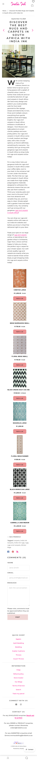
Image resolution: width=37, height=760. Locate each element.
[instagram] (20, 704)
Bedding (18, 647)
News (4, 10)
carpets (17, 540)
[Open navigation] (4, 3)
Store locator (18, 678)
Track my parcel (18, 694)
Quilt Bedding (18, 643)
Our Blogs (18, 682)
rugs (26, 543)
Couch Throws (18, 659)
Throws (18, 655)
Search (18, 690)
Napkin (18, 639)
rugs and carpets (20, 235)
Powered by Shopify (18, 748)
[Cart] (32, 5)
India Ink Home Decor (20, 746)
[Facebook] (8, 551)
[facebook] (16, 704)
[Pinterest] (13, 551)
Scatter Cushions (18, 651)
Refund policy (18, 674)
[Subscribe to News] (17, 551)
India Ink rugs (19, 543)
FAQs (18, 670)
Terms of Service (18, 686)
